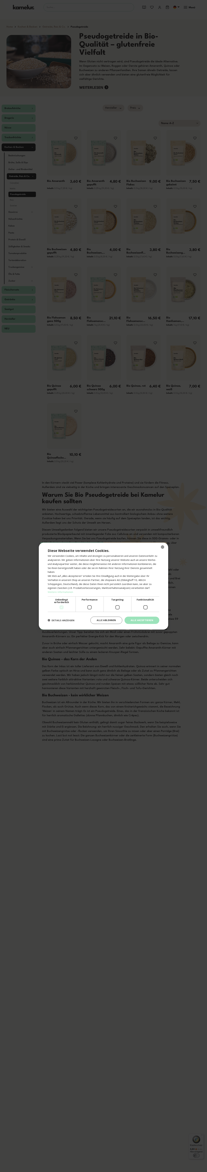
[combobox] (162, 547)
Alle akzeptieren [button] (142, 620)
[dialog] (103, 586)
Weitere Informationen (60, 591)
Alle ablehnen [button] (106, 620)
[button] (61, 620)
